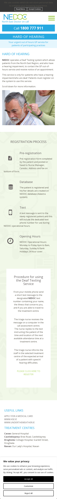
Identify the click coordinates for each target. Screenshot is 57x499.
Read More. (20, 9)
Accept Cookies (35, 9)
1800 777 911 (31, 28)
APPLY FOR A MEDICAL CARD (18, 416)
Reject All (28, 493)
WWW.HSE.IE (10, 419)
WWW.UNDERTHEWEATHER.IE (19, 422)
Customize (28, 486)
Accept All (28, 479)
